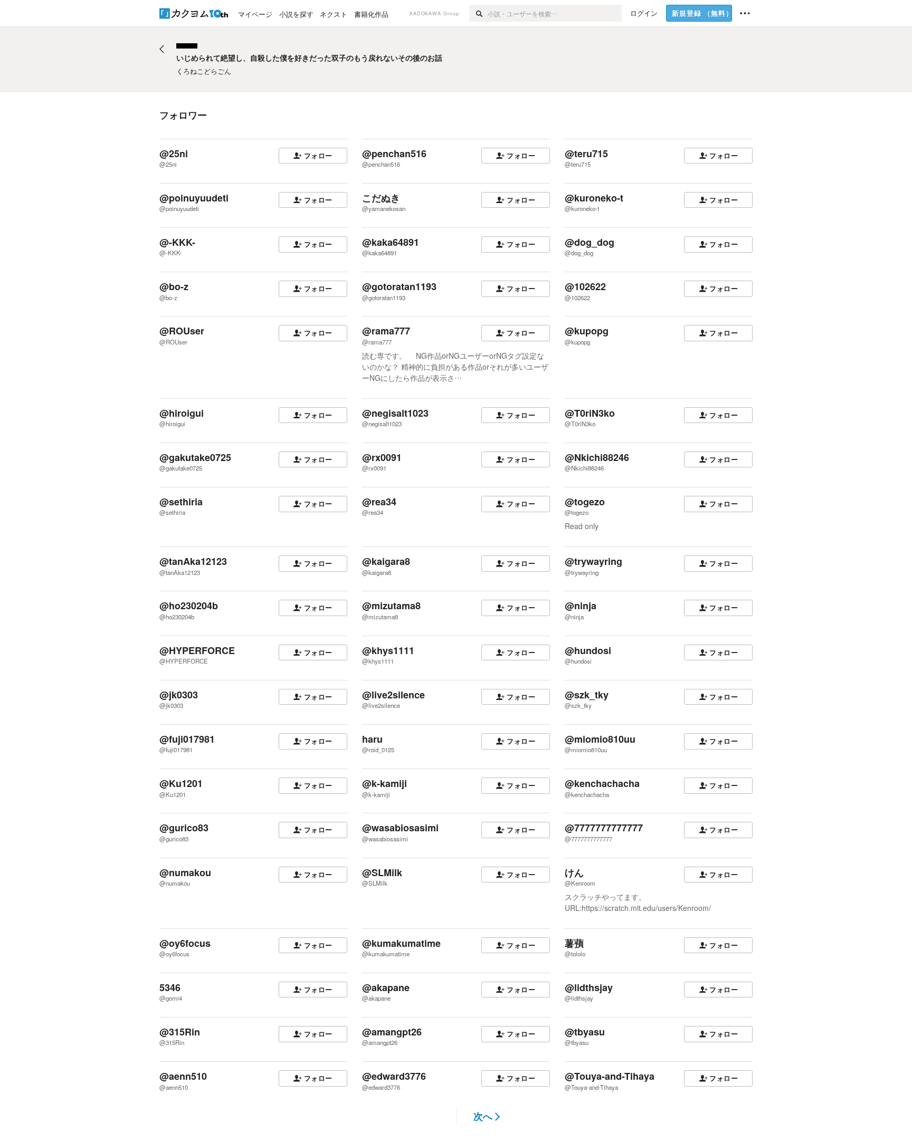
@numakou (185, 872)
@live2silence (393, 695)
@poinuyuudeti (194, 198)
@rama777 (386, 331)
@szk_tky (587, 695)
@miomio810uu (600, 739)
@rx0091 (382, 457)
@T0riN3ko (590, 413)
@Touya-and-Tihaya (609, 1076)
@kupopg (587, 331)
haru (372, 739)
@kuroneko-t (594, 198)
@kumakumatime (401, 943)
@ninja (580, 605)
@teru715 (586, 153)
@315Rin (179, 1032)
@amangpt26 (392, 1032)
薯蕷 (574, 943)
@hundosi (588, 650)
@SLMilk (382, 872)
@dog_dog (589, 242)
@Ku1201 (181, 783)
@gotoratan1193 (399, 286)
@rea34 (379, 501)
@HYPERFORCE (197, 650)
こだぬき (381, 198)
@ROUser (181, 331)
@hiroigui (181, 413)
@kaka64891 (390, 242)
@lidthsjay (589, 987)
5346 (169, 987)
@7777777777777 (604, 827)
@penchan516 (394, 153)
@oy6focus (185, 943)
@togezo (585, 501)
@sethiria (181, 501)
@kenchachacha (602, 783)
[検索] (478, 13)
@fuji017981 (187, 739)
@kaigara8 (386, 561)
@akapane (386, 987)
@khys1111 (388, 650)
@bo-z (173, 286)
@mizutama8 (391, 605)
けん (574, 872)
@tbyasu (585, 1032)
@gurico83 (183, 827)
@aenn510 (183, 1076)
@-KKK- (177, 242)
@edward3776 (394, 1076)
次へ (482, 1116)
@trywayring (593, 561)
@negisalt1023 (395, 413)
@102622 (585, 286)
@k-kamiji (384, 783)
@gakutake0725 (195, 457)
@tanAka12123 (193, 561)
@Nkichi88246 (597, 457)
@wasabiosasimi (400, 827)
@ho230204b (188, 605)
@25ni (173, 153)
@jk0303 (178, 695)
